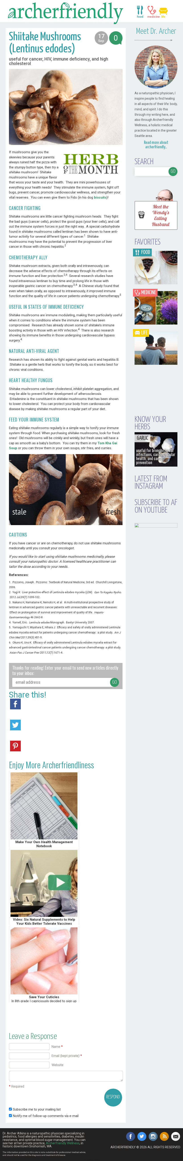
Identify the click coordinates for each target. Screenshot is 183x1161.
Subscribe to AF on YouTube (156, 506)
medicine (151, 10)
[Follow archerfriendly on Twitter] (141, 1136)
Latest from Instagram (151, 482)
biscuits (100, 197)
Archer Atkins (93, 1160)
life (163, 10)
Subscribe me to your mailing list (36, 1109)
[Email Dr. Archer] (175, 1136)
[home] (66, 12)
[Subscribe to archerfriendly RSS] (164, 1136)
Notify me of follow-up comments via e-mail (46, 1116)
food (140, 10)
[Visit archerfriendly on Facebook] (130, 1136)
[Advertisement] (65, 1014)
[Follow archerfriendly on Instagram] (153, 1136)
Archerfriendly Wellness (62, 1143)
